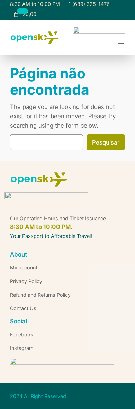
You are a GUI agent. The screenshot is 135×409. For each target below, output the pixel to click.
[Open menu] (121, 44)
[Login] (53, 14)
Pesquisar (105, 142)
